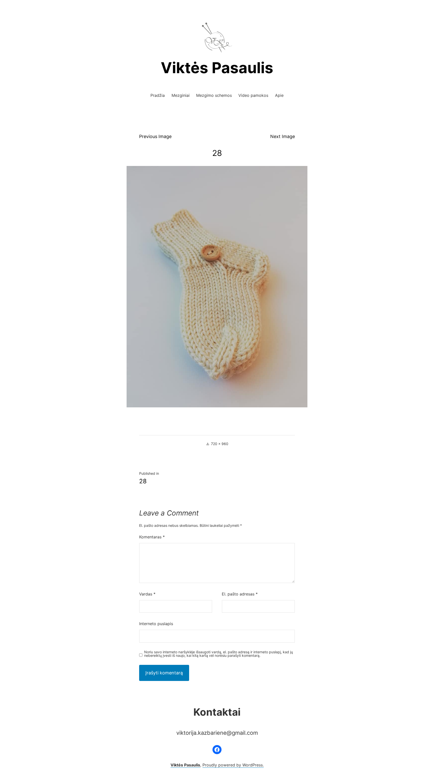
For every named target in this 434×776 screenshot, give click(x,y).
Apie (279, 95)
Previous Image (155, 136)
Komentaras (152, 536)
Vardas (147, 593)
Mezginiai (181, 95)
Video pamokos (253, 95)
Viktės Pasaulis (217, 68)
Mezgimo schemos (214, 95)
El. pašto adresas (240, 593)
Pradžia (157, 95)
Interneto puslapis (156, 623)
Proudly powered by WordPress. (233, 764)
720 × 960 (219, 444)
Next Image (282, 136)
